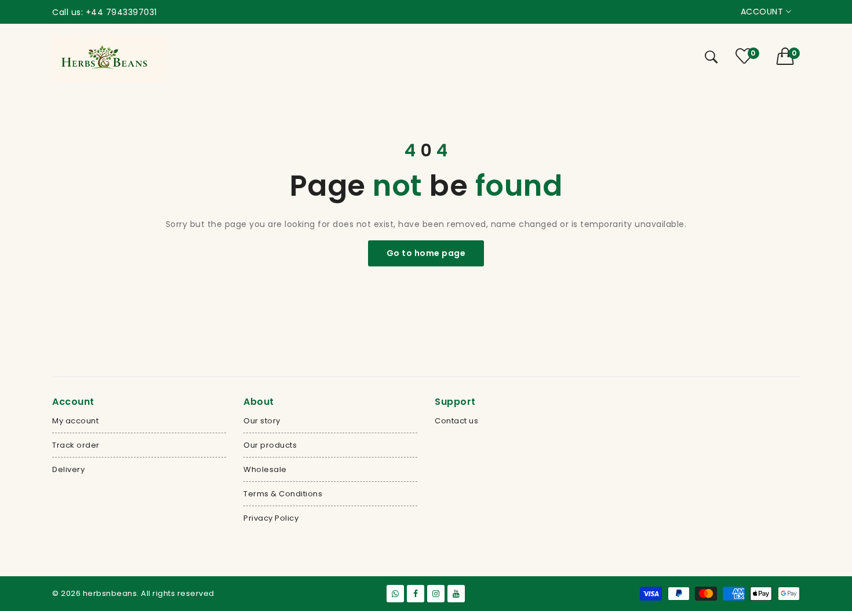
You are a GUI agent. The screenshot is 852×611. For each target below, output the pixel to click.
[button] (788, 56)
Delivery (68, 469)
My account (75, 420)
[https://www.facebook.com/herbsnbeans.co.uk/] (415, 593)
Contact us (456, 420)
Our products (270, 445)
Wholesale (265, 469)
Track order (76, 445)
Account (763, 11)
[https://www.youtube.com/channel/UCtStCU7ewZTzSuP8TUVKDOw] (456, 593)
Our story (262, 420)
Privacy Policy (270, 518)
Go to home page (426, 253)
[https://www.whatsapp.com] (395, 593)
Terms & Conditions (282, 493)
